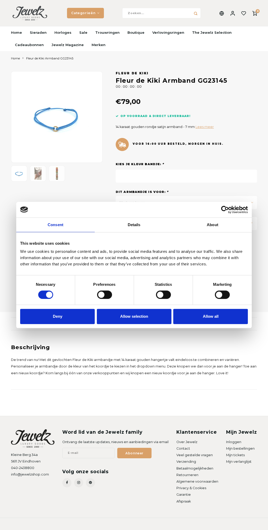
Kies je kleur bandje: (140, 164)
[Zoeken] (195, 13)
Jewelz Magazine (68, 45)
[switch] (104, 295)
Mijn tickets (235, 455)
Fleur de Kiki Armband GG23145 (49, 58)
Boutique (135, 32)
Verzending (186, 462)
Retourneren (187, 475)
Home (16, 32)
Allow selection (134, 316)
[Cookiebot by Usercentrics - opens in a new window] (225, 210)
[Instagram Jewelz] (78, 482)
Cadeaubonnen (29, 45)
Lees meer (205, 127)
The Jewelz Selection (212, 32)
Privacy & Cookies (191, 488)
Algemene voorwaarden (197, 481)
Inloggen (233, 442)
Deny (57, 316)
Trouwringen (107, 32)
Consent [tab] (55, 224)
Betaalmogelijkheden (194, 468)
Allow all (211, 316)
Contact (183, 448)
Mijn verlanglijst (239, 462)
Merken (98, 45)
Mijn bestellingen (240, 448)
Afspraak (183, 501)
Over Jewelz (186, 442)
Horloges (62, 32)
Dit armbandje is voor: (142, 192)
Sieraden (38, 32)
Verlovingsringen (168, 32)
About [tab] (212, 224)
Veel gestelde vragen (194, 455)
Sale (83, 32)
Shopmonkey (72, 524)
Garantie (183, 494)
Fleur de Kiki (132, 73)
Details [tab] (134, 224)
